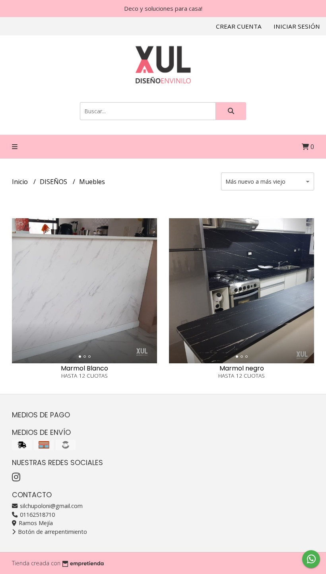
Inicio (20, 181)
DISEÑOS (54, 181)
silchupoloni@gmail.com (50, 506)
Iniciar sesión (297, 26)
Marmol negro (241, 368)
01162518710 (36, 514)
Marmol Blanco (84, 368)
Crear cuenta (239, 26)
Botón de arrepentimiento (51, 531)
